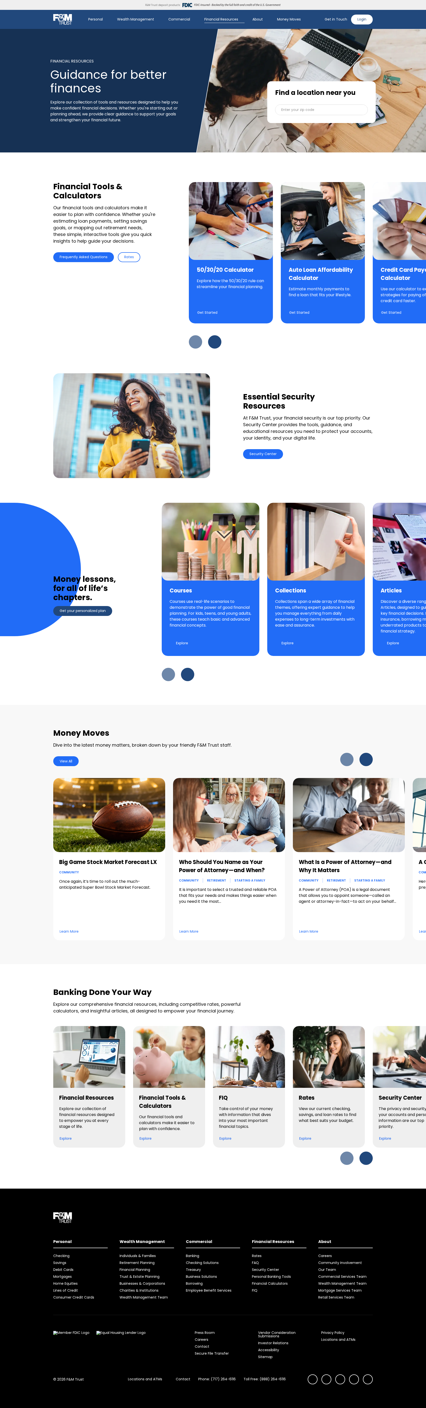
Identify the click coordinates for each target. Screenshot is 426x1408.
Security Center (263, 453)
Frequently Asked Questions (83, 256)
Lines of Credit (65, 1290)
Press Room (205, 1332)
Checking (61, 1255)
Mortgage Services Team (340, 1290)
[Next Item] (214, 342)
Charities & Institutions (139, 1290)
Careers (325, 1255)
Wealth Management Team (144, 1297)
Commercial (179, 19)
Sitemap (265, 1356)
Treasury (193, 1269)
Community (69, 872)
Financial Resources (221, 19)
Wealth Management (135, 19)
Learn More (69, 931)
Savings (59, 1262)
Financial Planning (135, 1269)
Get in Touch (336, 19)
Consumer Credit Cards (73, 1297)
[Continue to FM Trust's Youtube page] (326, 1379)
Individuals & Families (138, 1255)
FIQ (254, 1290)
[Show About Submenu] (266, 19)
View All (66, 761)
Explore (182, 643)
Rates (129, 256)
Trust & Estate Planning (140, 1276)
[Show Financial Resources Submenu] (242, 19)
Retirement (216, 880)
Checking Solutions (202, 1262)
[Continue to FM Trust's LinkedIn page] (340, 1379)
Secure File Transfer (212, 1353)
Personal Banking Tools (271, 1276)
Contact (202, 1346)
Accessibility (268, 1349)
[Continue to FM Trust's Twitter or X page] (354, 1379)
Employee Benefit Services (208, 1290)
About (257, 19)
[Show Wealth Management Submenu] (157, 19)
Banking (192, 1255)
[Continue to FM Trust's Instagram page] (313, 1379)
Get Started (207, 312)
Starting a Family (249, 880)
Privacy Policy (332, 1332)
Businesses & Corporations (142, 1283)
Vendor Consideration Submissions (277, 1334)
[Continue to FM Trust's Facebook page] (368, 1379)
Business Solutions (201, 1276)
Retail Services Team (336, 1297)
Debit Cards (63, 1269)
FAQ (255, 1262)
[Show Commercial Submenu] (193, 19)
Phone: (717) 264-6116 (217, 1379)
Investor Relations (273, 1343)
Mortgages (62, 1276)
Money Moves (289, 19)
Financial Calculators (270, 1283)
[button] (321, 110)
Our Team (327, 1269)
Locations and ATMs (338, 1339)
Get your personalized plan (83, 610)
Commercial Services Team (342, 1276)
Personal (95, 19)
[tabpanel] (213, 265)
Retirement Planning (137, 1262)
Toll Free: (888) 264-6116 (265, 1379)
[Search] (318, 19)
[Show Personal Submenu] (106, 19)
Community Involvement (340, 1262)
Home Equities (65, 1283)
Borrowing (194, 1283)
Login (361, 19)
